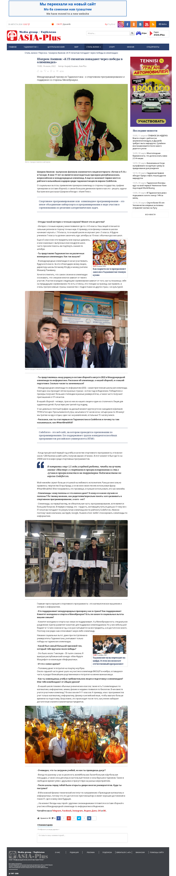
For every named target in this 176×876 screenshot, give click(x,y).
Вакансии (140, 852)
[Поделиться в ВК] (89, 818)
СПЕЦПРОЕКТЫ (153, 47)
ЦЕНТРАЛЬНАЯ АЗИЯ (56, 47)
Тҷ (109, 24)
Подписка (107, 852)
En (113, 24)
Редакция (74, 852)
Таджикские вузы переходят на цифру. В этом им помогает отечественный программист (109, 660)
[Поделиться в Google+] (69, 818)
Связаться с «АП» (123, 852)
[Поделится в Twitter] (79, 818)
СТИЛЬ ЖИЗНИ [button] (92, 47)
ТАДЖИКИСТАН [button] (30, 47)
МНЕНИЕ (130, 47)
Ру (106, 24)
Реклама (91, 852)
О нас (57, 852)
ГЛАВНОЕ (13, 47)
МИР (76, 47)
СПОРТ (112, 47)
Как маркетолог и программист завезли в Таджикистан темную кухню (109, 271)
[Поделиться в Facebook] (59, 818)
